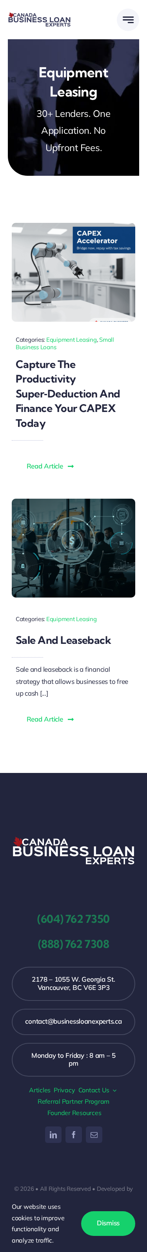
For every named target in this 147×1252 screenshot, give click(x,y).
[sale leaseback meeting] (73, 502)
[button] (50, 466)
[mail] (94, 1134)
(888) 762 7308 (73, 944)
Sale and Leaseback (63, 640)
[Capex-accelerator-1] (73, 226)
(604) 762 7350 (73, 919)
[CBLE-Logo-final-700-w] (73, 839)
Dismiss (108, 1223)
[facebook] (73, 1134)
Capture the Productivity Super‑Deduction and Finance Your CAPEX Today (68, 394)
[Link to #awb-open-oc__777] (128, 20)
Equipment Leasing (71, 339)
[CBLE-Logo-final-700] (39, 15)
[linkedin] (53, 1134)
